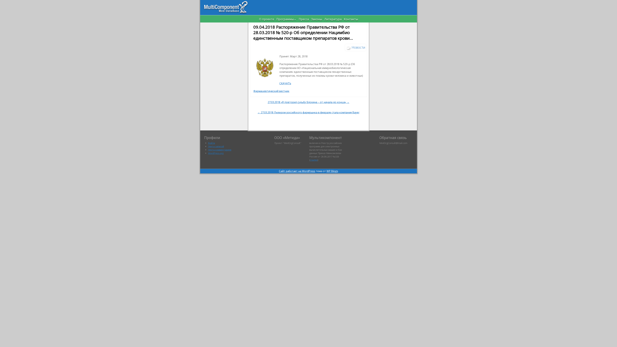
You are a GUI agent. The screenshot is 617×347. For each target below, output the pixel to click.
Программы (285, 19)
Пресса (304, 19)
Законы (316, 19)
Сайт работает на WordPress (297, 171)
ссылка (313, 159)
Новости (358, 47)
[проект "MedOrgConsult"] (225, 7)
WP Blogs (332, 171)
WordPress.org (216, 153)
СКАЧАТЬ (285, 83)
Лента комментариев (219, 149)
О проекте (266, 19)
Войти (211, 143)
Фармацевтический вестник (271, 91)
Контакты (351, 19)
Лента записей (216, 146)
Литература (333, 19)
